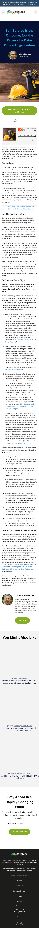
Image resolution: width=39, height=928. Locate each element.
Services (19, 886)
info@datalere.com (19, 905)
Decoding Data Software (23, 726)
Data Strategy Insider (23, 773)
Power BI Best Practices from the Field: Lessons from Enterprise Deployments (19, 681)
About (19, 896)
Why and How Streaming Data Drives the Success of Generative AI (20, 729)
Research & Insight (19, 891)
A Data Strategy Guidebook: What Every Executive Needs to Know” (19, 564)
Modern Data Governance (13, 369)
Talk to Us (22, 620)
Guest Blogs (23, 678)
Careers (19, 917)
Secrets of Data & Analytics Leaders (9, 147)
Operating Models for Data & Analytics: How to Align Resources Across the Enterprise (20, 406)
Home (19, 880)
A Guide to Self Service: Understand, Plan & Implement (19, 777)
